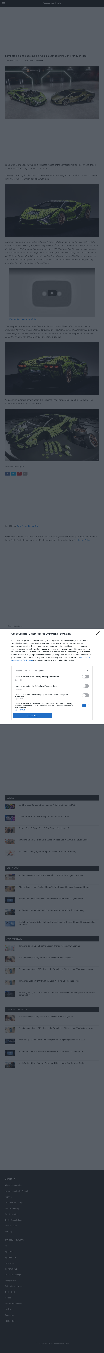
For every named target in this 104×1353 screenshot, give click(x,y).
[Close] (98, 634)
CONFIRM (32, 716)
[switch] (85, 676)
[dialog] (52, 676)
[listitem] (52, 670)
